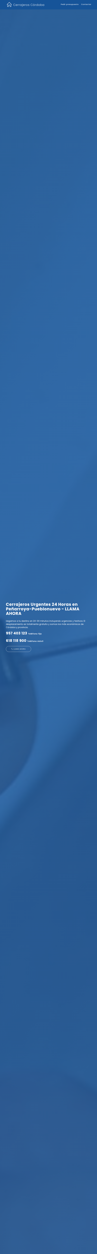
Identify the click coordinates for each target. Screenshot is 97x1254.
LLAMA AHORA (19, 649)
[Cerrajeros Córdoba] (9, 4)
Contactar (86, 4)
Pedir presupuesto (70, 4)
